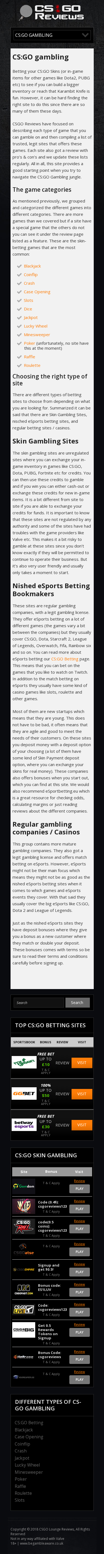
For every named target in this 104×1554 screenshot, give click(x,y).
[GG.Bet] (24, 1098)
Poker (29, 343)
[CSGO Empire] (23, 1269)
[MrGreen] (24, 1067)
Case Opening (37, 291)
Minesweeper (37, 334)
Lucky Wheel (35, 326)
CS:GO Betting (64, 658)
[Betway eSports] (24, 1129)
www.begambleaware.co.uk (41, 1543)
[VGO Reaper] (23, 1377)
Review (62, 1062)
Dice (28, 309)
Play (79, 1188)
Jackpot (31, 317)
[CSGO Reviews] (51, 20)
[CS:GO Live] (23, 1309)
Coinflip (31, 274)
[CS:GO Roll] (23, 1226)
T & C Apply (45, 1071)
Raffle (29, 356)
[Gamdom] (23, 1186)
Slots (28, 300)
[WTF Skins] (23, 1206)
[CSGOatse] (23, 1249)
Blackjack (32, 266)
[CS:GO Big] (23, 1330)
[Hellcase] (23, 1357)
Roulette (32, 365)
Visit (82, 1062)
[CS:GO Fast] (23, 1290)
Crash (29, 283)
